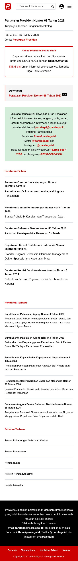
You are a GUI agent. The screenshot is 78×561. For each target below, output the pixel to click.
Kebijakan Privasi (49, 550)
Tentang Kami (28, 550)
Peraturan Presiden (25, 39)
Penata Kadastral (14, 485)
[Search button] (53, 6)
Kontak (66, 550)
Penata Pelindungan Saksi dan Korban (26, 440)
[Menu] (69, 6)
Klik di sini (15, 66)
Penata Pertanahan (15, 451)
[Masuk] (61, 6)
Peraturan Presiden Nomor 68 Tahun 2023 (38, 95)
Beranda (12, 550)
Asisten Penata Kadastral (19, 473)
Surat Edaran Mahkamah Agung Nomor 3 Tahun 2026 (34, 337)
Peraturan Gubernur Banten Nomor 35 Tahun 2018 (35, 228)
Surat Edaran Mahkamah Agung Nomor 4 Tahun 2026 (34, 314)
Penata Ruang (12, 462)
